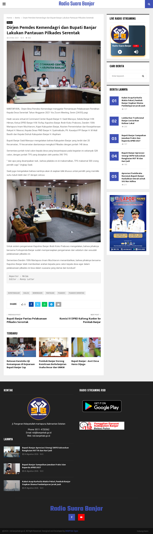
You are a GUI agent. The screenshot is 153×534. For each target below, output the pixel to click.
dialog (26, 293)
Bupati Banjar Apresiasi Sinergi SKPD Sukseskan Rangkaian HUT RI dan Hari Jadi (133, 157)
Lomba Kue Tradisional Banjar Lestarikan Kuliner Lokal (133, 120)
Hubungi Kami (142, 531)
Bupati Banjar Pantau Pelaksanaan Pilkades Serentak (27, 320)
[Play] (119, 51)
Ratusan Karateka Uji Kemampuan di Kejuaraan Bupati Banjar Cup (21, 364)
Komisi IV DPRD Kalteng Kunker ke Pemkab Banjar (80, 320)
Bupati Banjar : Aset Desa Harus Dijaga (85, 362)
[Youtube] (81, 517)
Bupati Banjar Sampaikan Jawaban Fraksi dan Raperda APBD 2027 (134, 138)
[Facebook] (71, 517)
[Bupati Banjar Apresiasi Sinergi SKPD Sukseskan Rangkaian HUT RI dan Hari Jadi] (12, 451)
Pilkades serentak (76, 293)
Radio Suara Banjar (76, 4)
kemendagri (37, 293)
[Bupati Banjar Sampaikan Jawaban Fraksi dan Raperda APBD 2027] (12, 468)
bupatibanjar (14, 293)
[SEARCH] (143, 76)
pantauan (50, 293)
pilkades (61, 293)
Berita (9, 22)
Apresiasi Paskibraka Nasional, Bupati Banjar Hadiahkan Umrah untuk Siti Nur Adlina (133, 177)
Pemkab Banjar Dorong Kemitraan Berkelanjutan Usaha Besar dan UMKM (52, 364)
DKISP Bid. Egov (71, 531)
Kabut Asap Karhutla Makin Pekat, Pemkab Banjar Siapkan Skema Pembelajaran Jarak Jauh (133, 101)
